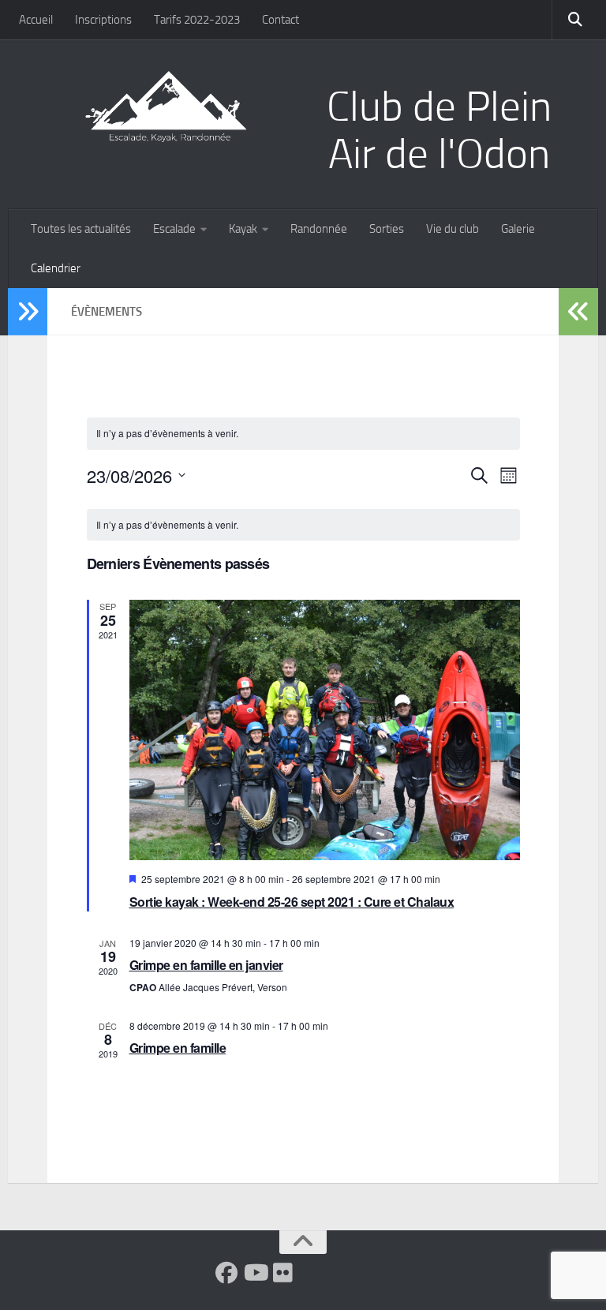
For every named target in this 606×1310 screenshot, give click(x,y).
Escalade (174, 229)
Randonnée (318, 229)
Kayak (243, 229)
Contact (280, 20)
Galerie (518, 229)
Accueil (36, 20)
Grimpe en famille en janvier (206, 965)
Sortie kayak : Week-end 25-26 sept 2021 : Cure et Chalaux (291, 902)
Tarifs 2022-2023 (197, 20)
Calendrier (55, 268)
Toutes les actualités (81, 229)
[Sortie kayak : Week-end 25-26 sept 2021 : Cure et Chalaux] (324, 730)
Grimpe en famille (177, 1048)
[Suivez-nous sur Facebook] (226, 1273)
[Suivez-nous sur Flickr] (283, 1273)
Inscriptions (103, 20)
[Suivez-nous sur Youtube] (255, 1273)
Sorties (386, 229)
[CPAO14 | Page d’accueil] (166, 106)
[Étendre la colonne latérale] (27, 311)
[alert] (303, 525)
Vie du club (452, 229)
